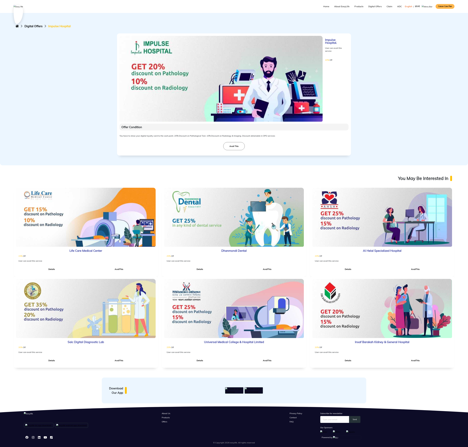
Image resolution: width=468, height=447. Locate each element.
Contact (293, 417)
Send (355, 419)
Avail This (234, 146)
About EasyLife (342, 6)
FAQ (291, 421)
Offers (164, 421)
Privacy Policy (296, 413)
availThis (119, 269)
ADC (399, 6)
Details (51, 269)
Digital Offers (375, 6)
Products (358, 6)
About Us (166, 413)
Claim (389, 6)
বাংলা (417, 6)
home (326, 6)
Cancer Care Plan (445, 6)
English (408, 6)
